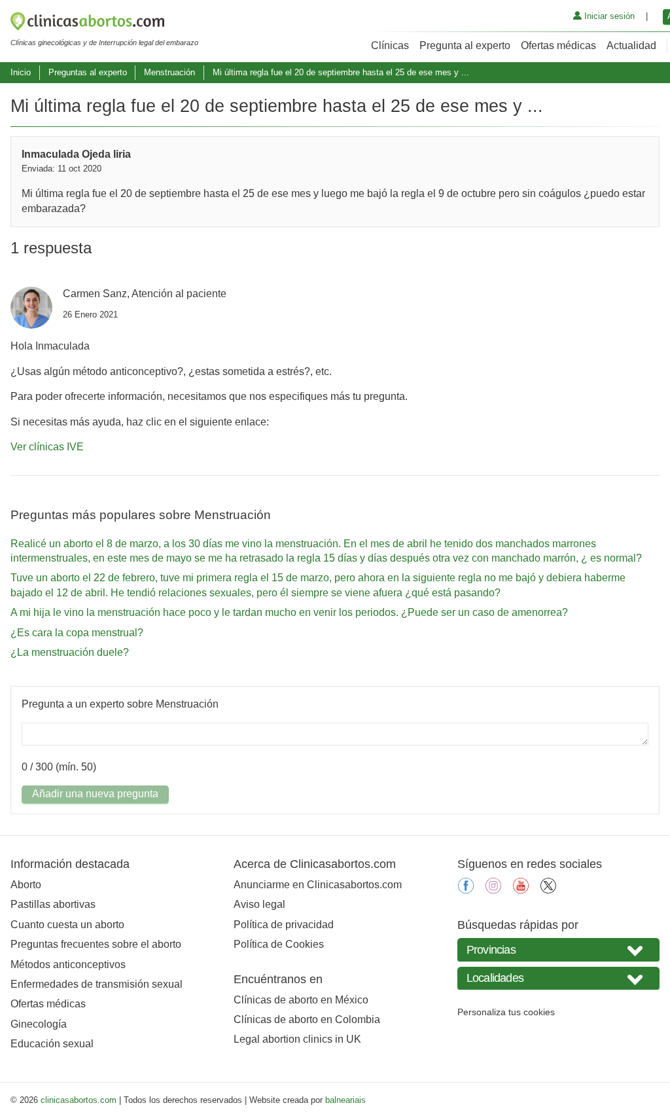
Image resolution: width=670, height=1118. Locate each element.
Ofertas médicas (558, 45)
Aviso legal (259, 904)
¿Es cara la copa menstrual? (76, 632)
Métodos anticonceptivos (68, 964)
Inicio (20, 72)
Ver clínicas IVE (47, 446)
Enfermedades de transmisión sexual (96, 984)
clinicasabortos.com (78, 1100)
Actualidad (631, 45)
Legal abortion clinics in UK (297, 1039)
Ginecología (38, 1024)
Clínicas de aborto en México (301, 999)
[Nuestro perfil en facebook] (465, 889)
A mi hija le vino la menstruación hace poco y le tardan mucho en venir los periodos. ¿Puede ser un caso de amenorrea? (289, 612)
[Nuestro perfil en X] (548, 889)
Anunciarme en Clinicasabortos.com (318, 884)
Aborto (25, 884)
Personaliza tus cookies (506, 1012)
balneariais (345, 1100)
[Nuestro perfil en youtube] (520, 889)
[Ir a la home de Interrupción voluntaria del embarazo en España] (104, 23)
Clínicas (390, 45)
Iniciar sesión (608, 16)
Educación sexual (52, 1043)
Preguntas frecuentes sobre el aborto (95, 944)
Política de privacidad (284, 924)
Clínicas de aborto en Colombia (307, 1019)
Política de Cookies (279, 944)
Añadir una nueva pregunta (95, 793)
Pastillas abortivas (53, 904)
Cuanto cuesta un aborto (67, 924)
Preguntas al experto (87, 72)
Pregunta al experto (464, 45)
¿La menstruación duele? (69, 652)
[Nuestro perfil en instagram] (493, 889)
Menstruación (169, 72)
